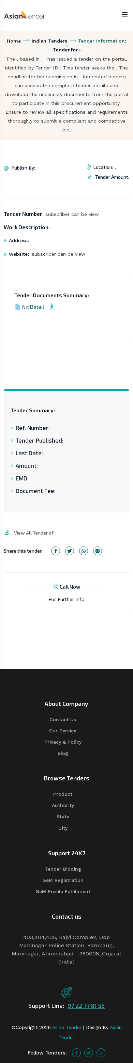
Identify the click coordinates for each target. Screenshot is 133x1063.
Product (62, 794)
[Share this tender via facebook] (55, 550)
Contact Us (62, 719)
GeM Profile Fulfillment (62, 891)
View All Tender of (34, 533)
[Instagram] (101, 1052)
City (63, 828)
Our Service (62, 730)
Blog (63, 753)
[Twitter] (88, 1052)
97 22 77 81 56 (86, 1005)
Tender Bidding (63, 869)
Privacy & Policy (63, 742)
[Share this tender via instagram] (97, 550)
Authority (63, 805)
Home (14, 41)
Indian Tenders (49, 41)
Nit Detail (33, 307)
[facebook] (76, 1052)
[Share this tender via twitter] (69, 550)
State (63, 816)
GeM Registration (63, 880)
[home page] (24, 15)
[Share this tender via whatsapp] (83, 550)
